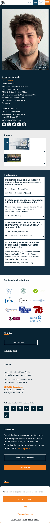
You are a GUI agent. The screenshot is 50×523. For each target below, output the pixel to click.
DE (29, 3)
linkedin (40, 408)
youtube (26, 408)
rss (6, 415)
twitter (13, 408)
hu (41, 3)
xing (33, 408)
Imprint (36, 520)
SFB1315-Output (24, 124)
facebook (6, 408)
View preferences (25, 514)
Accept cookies (25, 499)
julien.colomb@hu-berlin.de (19, 124)
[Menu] (47, 2)
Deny (25, 507)
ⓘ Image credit (41, 67)
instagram (19, 408)
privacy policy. (23, 448)
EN (35, 3)
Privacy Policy (16, 520)
